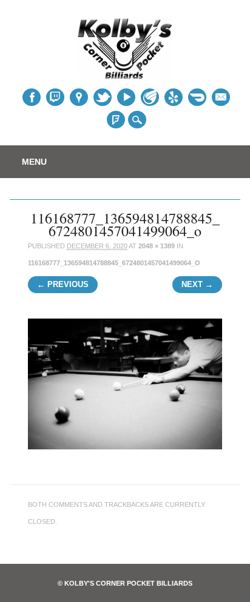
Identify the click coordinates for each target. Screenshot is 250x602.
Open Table (197, 97)
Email (221, 97)
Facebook (31, 97)
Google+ (79, 97)
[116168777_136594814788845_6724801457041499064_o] (124, 460)
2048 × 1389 (156, 246)
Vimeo (150, 97)
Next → (197, 284)
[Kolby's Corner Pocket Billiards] (125, 74)
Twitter (55, 97)
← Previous (63, 284)
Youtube (126, 97)
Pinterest (102, 97)
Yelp (173, 97)
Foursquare (116, 119)
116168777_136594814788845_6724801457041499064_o (114, 262)
